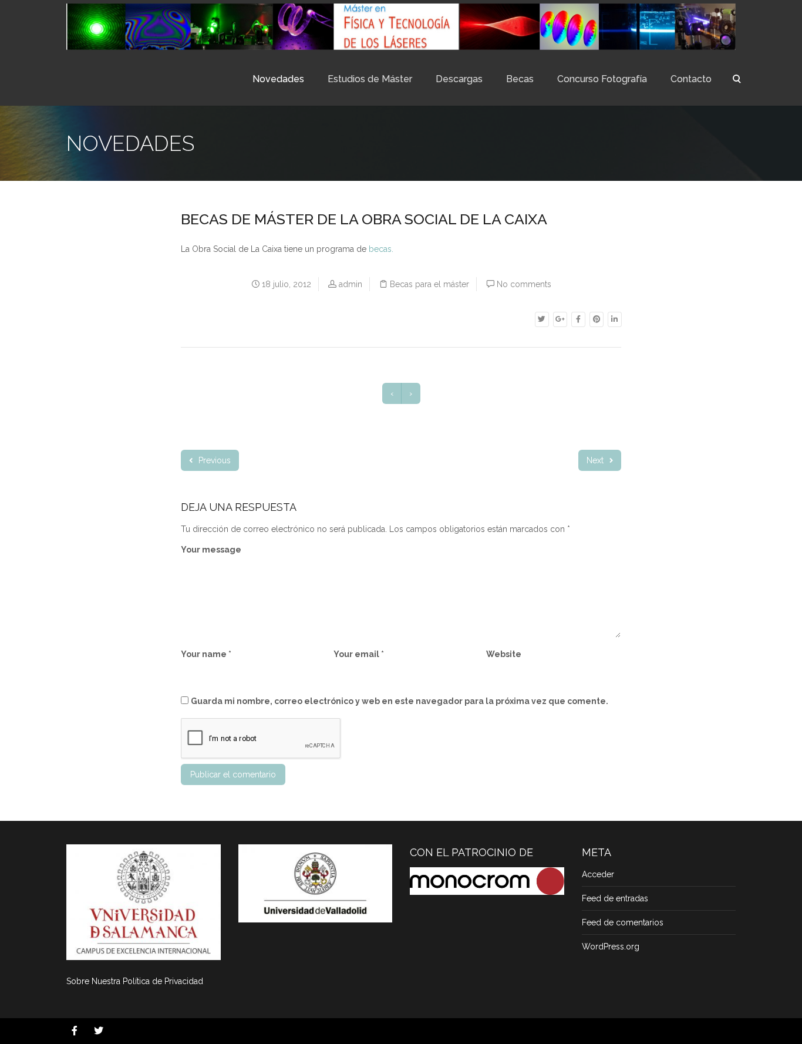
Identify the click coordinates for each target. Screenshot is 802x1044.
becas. (381, 249)
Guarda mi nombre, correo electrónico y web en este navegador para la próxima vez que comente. (399, 701)
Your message (211, 549)
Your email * (358, 654)
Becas (520, 79)
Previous (213, 460)
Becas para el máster (429, 284)
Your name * (206, 654)
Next (596, 460)
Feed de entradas (615, 898)
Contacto (691, 79)
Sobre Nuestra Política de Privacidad (134, 981)
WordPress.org (610, 946)
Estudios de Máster (370, 79)
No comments (524, 284)
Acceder (598, 874)
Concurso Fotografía (602, 79)
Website (503, 654)
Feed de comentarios (622, 922)
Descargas (459, 79)
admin (350, 284)
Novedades (278, 79)
